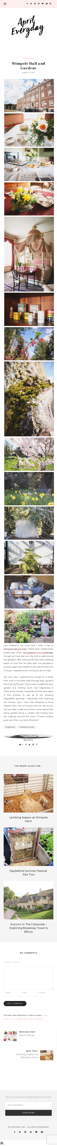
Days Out (28, 59)
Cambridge (10, 727)
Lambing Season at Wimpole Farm (27, 1056)
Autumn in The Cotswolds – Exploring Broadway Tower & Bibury (29, 928)
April (30, 740)
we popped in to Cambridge (38, 652)
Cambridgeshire (26, 727)
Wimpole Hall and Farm (15, 649)
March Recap (26, 1035)
